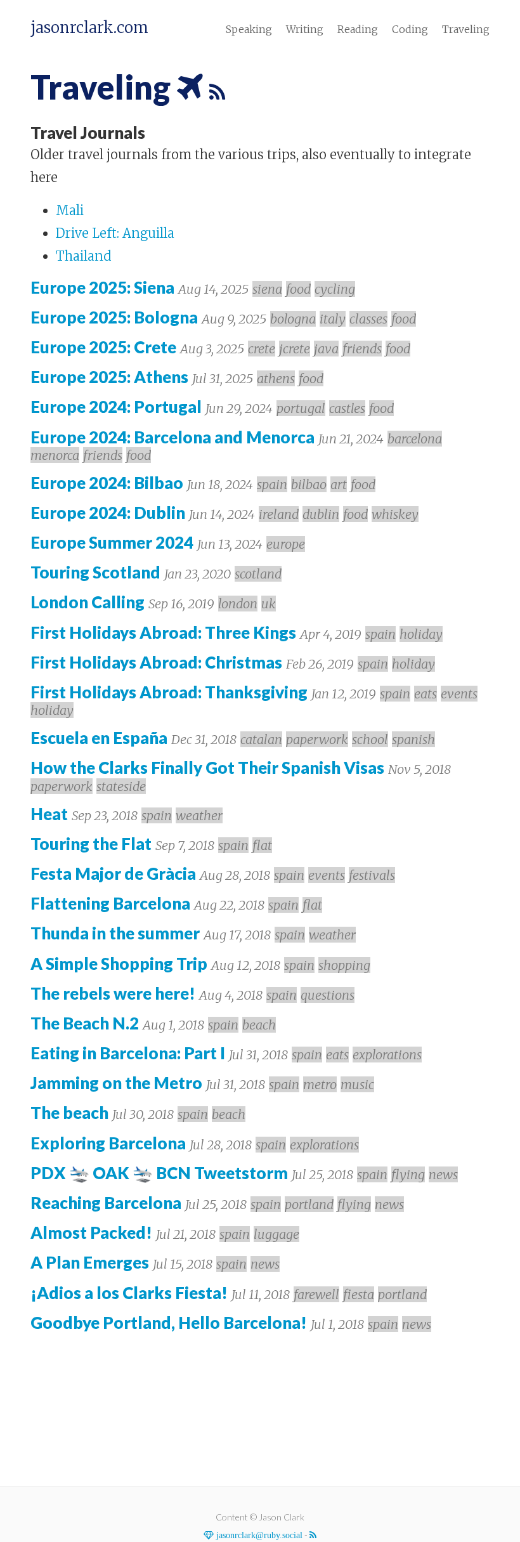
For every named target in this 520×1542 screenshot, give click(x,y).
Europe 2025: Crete (103, 347)
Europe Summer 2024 (111, 542)
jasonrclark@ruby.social (258, 1535)
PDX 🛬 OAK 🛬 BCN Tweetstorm (159, 1173)
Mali (70, 210)
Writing (304, 29)
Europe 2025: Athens (109, 377)
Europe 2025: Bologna (114, 317)
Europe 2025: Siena (102, 287)
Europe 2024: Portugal (116, 406)
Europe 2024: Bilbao (106, 483)
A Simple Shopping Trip (118, 963)
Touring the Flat (91, 843)
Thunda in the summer (115, 933)
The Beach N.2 (84, 1023)
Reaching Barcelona (105, 1202)
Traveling (466, 29)
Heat (49, 814)
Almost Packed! (91, 1232)
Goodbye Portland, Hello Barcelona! (168, 1322)
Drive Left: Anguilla (115, 233)
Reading (357, 29)
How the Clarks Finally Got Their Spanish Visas (207, 767)
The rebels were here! (112, 993)
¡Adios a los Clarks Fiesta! (129, 1293)
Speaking (249, 29)
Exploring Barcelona (108, 1143)
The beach (69, 1112)
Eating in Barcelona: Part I (127, 1053)
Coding (410, 29)
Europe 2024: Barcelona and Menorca (172, 437)
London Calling (87, 602)
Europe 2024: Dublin (107, 512)
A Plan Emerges (89, 1262)
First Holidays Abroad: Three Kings (163, 632)
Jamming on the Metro (116, 1083)
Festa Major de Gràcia (113, 873)
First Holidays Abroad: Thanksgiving (169, 692)
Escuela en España (98, 738)
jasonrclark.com (89, 28)
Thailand (84, 256)
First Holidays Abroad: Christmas (156, 662)
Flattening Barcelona (110, 903)
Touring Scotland (95, 572)
